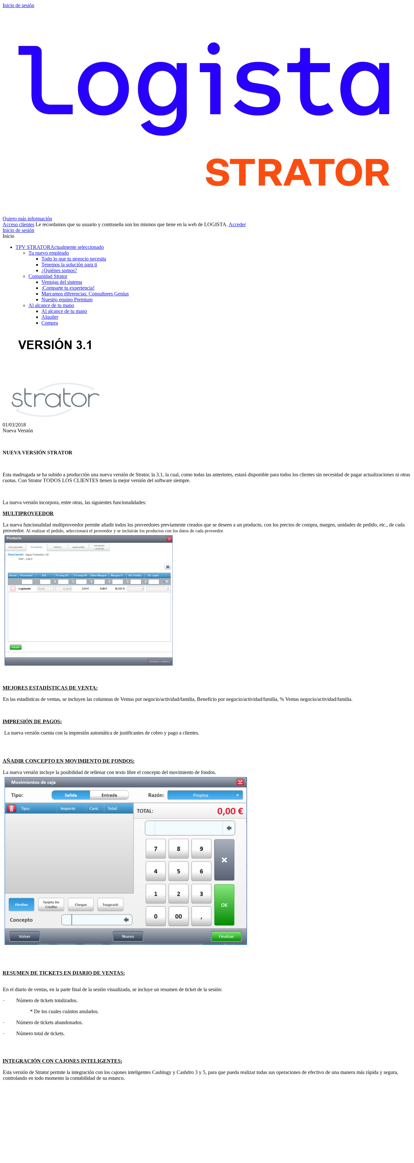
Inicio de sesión (18, 5)
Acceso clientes (18, 224)
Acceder (237, 224)
